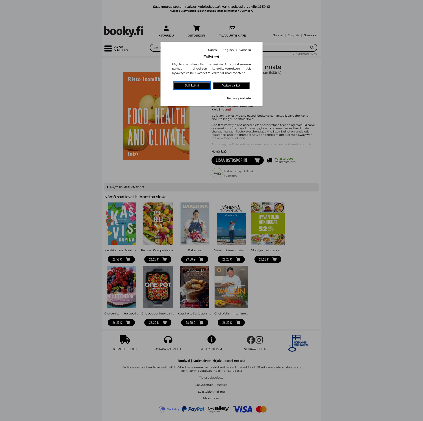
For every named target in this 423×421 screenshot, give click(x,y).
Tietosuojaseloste (239, 98)
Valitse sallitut (231, 85)
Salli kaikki (192, 85)
